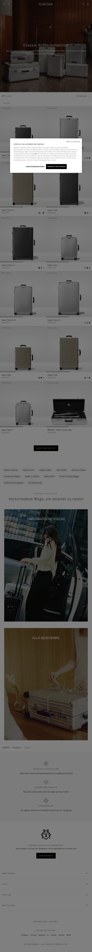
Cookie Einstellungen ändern (35, 166)
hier (36, 154)
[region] (46, 155)
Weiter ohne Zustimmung (73, 141)
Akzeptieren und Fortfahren (56, 166)
